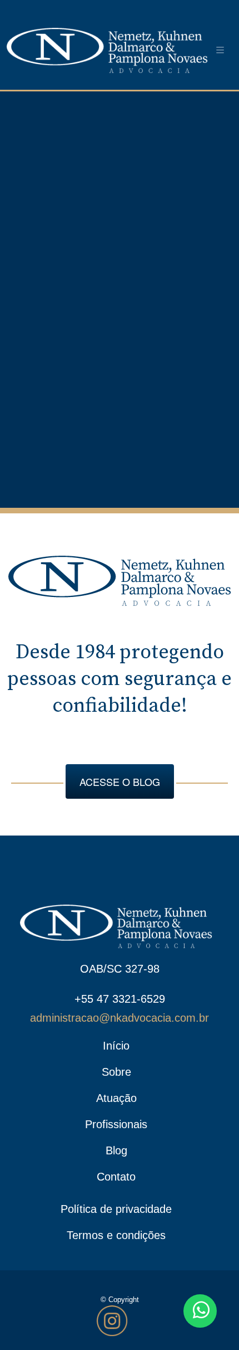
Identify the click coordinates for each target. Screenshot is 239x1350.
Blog (116, 1150)
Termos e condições (116, 1235)
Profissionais (116, 1124)
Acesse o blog (119, 781)
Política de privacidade (116, 1209)
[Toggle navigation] (220, 50)
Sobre (116, 1072)
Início (116, 1046)
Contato (116, 1177)
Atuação (116, 1098)
